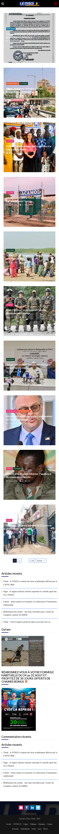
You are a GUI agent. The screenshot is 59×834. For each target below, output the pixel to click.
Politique (23, 83)
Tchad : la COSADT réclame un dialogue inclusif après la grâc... (28, 366)
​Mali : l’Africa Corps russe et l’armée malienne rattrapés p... (26, 312)
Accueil (8, 824)
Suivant (39, 561)
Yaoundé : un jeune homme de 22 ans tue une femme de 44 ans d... (29, 527)
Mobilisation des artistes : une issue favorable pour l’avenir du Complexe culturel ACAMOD (28, 613)
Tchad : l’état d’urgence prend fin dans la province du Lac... (29, 257)
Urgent (25, 824)
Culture (10, 141)
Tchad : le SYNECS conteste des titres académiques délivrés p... (27, 36)
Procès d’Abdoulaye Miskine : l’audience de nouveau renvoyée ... (28, 475)
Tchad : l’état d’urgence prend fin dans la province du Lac (27, 622)
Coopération (12, 411)
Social (34, 829)
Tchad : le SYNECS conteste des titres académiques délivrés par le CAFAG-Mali (30, 583)
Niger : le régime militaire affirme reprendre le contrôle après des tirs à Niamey (30, 593)
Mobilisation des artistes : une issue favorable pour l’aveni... (26, 199)
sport (39, 829)
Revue (45, 829)
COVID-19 (17, 824)
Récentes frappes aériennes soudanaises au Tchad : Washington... (29, 418)
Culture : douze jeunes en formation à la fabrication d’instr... (28, 148)
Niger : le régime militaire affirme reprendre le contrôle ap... (24, 90)
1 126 (32, 561)
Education (11, 29)
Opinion (10, 305)
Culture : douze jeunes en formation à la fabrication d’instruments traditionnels (30, 603)
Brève (9, 468)
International (12, 83)
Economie (15, 829)
